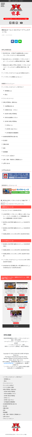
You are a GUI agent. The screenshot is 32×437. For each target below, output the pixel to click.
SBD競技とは (8, 90)
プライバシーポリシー (8, 418)
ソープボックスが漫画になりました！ (13, 77)
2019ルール (9, 125)
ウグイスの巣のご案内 (8, 387)
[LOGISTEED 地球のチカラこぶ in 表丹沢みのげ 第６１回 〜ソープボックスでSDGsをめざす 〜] (16, 313)
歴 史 (6, 94)
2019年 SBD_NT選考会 (11, 121)
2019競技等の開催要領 (12, 132)
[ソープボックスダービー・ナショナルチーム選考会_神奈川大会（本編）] (22, 299)
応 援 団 (5, 140)
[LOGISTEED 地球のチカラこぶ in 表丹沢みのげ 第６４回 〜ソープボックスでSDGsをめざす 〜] (10, 285)
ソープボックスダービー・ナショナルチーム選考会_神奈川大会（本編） (21, 305)
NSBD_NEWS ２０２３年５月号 (16, 234)
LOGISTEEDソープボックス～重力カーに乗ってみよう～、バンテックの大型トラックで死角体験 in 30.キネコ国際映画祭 (16, 216)
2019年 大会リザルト (11, 129)
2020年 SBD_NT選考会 (11, 113)
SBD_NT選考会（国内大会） (10, 102)
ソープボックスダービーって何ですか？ (13, 87)
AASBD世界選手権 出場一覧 (10, 136)
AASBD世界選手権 (8, 363)
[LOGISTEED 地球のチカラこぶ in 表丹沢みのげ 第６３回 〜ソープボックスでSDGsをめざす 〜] (22, 285)
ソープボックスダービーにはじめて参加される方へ (16, 73)
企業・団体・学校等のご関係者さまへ (13, 159)
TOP (15, 200)
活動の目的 (6, 144)
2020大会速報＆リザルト (11, 117)
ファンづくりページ (8, 98)
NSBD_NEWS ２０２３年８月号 (16, 250)
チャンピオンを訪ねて (9, 155)
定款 (4, 148)
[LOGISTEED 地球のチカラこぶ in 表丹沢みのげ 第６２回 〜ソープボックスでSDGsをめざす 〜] (10, 299)
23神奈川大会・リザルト (11, 110)
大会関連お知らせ (9, 106)
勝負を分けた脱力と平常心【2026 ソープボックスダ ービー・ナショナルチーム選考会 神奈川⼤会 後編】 (16, 67)
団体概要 (5, 152)
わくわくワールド (12, 210)
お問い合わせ (6, 163)
